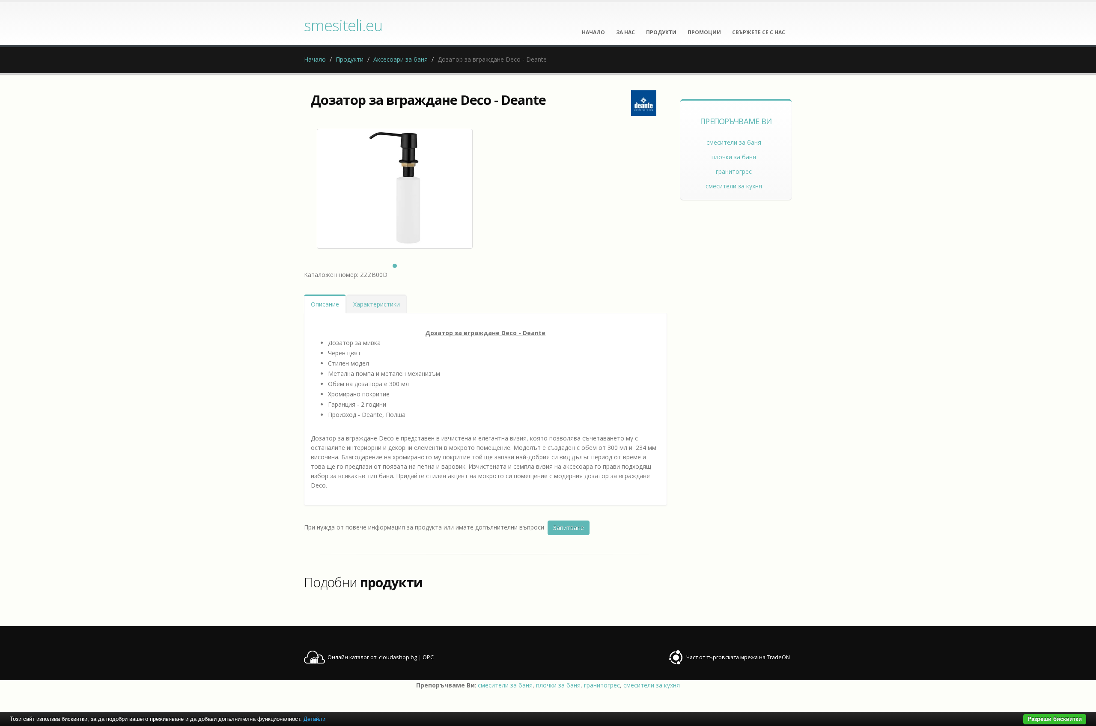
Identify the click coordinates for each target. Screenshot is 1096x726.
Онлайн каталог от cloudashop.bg (372, 657)
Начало (315, 59)
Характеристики (376, 304)
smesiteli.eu (343, 25)
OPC (428, 657)
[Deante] (643, 103)
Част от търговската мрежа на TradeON (738, 657)
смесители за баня (733, 142)
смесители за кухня (734, 186)
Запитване (568, 528)
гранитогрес (734, 171)
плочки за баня (734, 157)
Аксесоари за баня (400, 59)
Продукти (349, 59)
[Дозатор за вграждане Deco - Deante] (395, 189)
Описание (325, 304)
